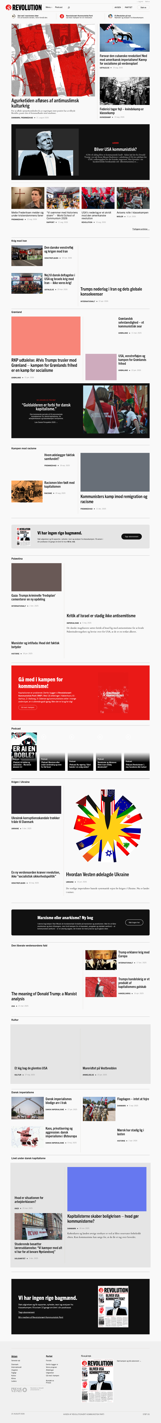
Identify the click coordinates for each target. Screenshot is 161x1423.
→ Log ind (139, 1)
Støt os (147, 1)
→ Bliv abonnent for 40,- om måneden (91, 725)
